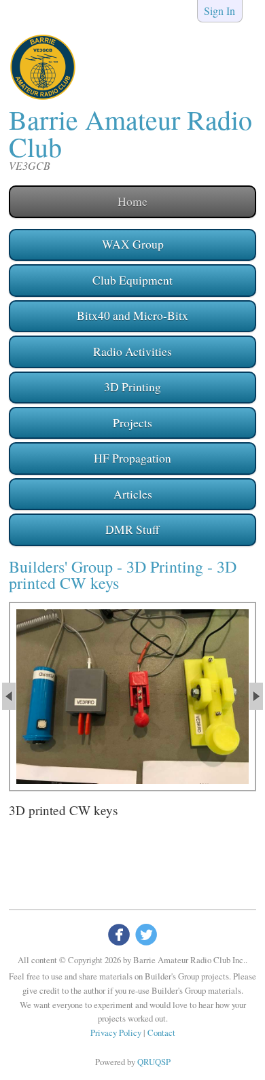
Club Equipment (132, 280)
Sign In (219, 10)
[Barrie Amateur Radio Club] (43, 97)
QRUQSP (154, 1062)
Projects (132, 422)
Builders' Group (61, 566)
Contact (161, 1032)
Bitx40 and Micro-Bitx (132, 315)
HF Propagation (132, 458)
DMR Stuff (132, 529)
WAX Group (133, 244)
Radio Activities (132, 351)
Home (132, 201)
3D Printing (132, 386)
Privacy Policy (115, 1032)
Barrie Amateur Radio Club (130, 132)
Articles (132, 494)
